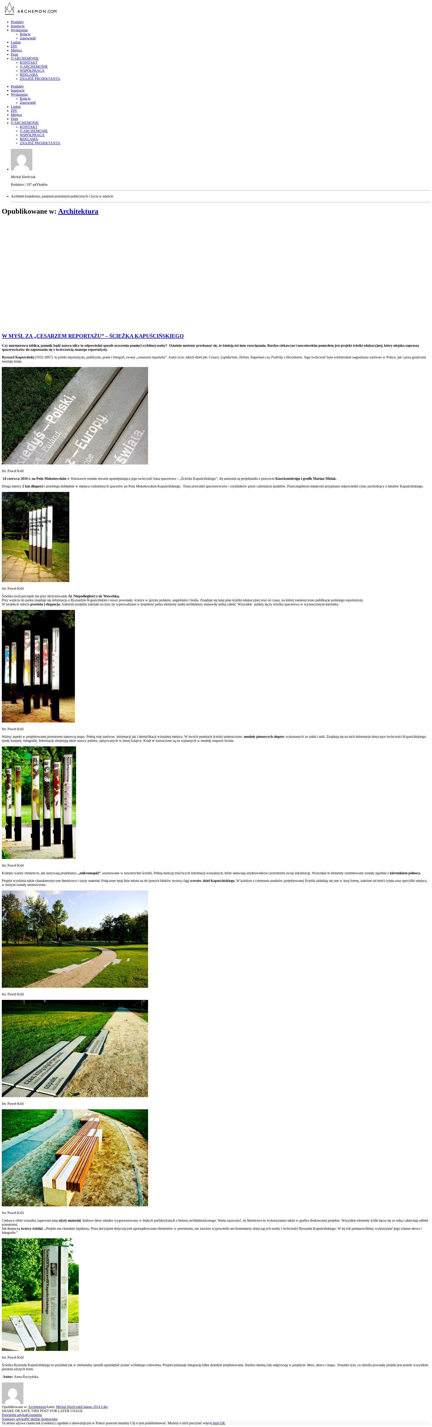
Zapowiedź (28, 38)
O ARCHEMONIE (25, 58)
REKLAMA (29, 75)
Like (104, 1407)
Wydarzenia (19, 30)
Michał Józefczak (68, 1407)
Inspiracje (18, 26)
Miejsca (16, 50)
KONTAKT (29, 62)
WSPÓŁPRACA (32, 70)
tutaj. (216, 1423)
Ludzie (16, 42)
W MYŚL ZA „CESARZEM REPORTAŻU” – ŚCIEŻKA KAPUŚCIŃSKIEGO (93, 336)
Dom (14, 54)
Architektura (78, 211)
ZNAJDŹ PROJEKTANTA (40, 79)
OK (222, 1423)
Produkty (17, 22)
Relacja (25, 34)
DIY (14, 46)
